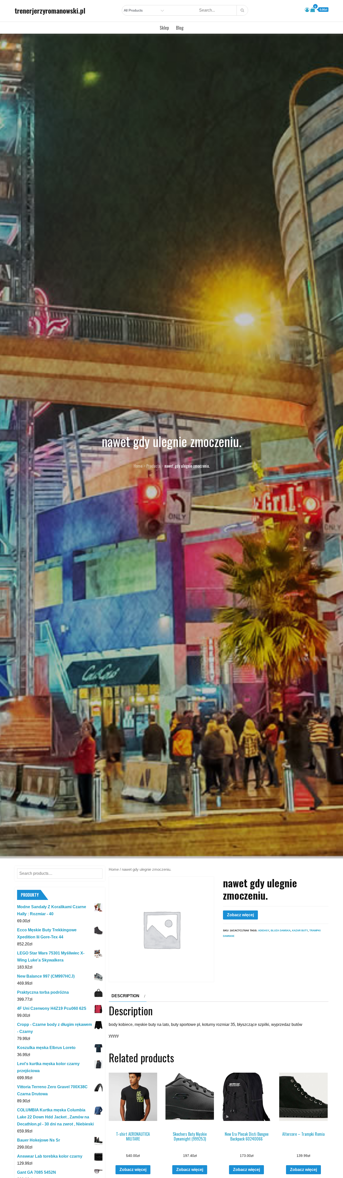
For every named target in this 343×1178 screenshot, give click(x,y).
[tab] (128, 996)
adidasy (263, 930)
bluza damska (281, 930)
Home (114, 869)
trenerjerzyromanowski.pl (50, 11)
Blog (180, 27)
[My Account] (307, 9)
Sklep (164, 27)
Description (125, 996)
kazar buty (300, 930)
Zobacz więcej (240, 915)
